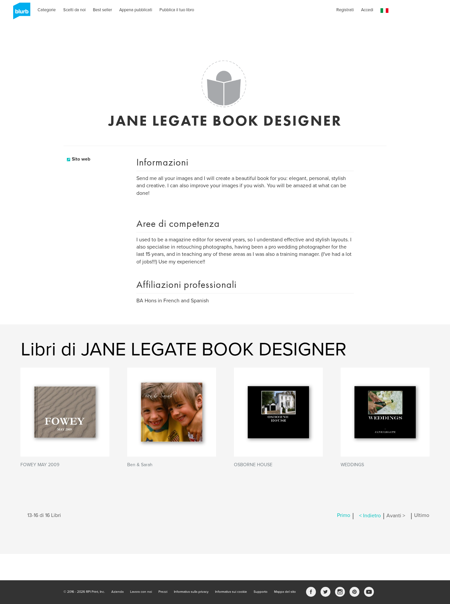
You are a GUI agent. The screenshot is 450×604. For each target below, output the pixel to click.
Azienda (117, 592)
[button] (384, 11)
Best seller (102, 10)
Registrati (345, 10)
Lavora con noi (141, 592)
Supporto (260, 592)
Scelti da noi (74, 10)
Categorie (47, 10)
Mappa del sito (285, 592)
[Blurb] (19, 13)
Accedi (367, 10)
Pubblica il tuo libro (176, 10)
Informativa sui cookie (231, 592)
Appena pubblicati (135, 10)
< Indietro (370, 515)
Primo (343, 515)
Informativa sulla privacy (191, 592)
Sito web (81, 159)
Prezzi (162, 592)
